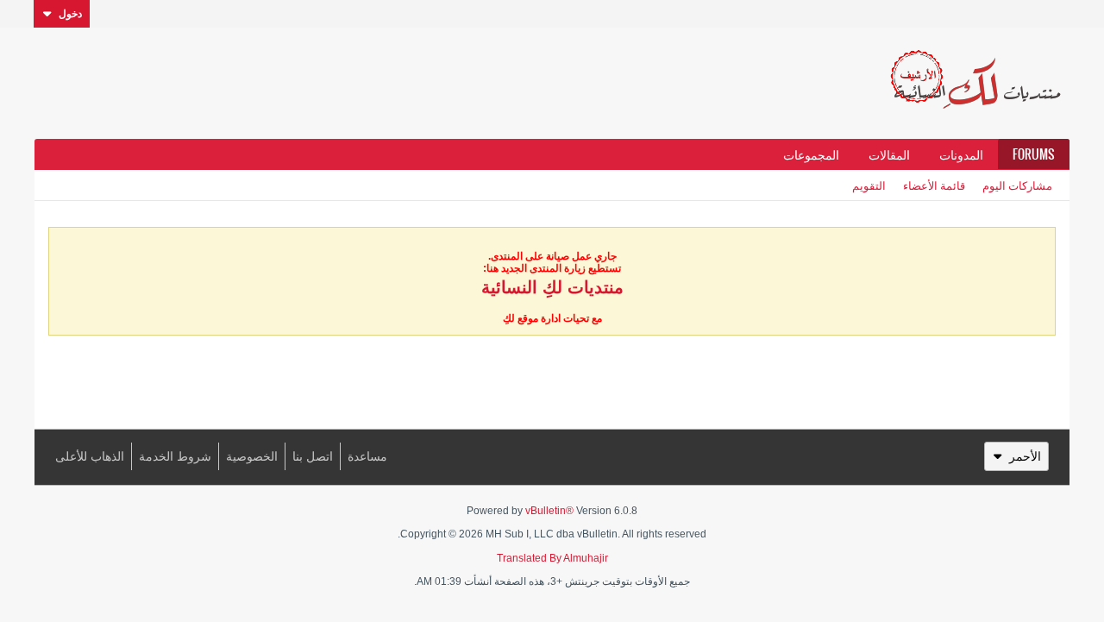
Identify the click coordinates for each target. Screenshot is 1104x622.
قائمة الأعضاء (934, 185)
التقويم (869, 185)
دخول (70, 14)
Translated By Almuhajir (552, 558)
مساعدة (367, 456)
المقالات (889, 154)
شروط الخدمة (175, 456)
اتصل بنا (312, 456)
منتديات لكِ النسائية (552, 287)
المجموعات (811, 154)
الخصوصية (252, 456)
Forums (1034, 154)
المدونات (961, 154)
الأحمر (1025, 456)
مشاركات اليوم (1017, 185)
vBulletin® (549, 511)
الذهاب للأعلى (89, 456)
